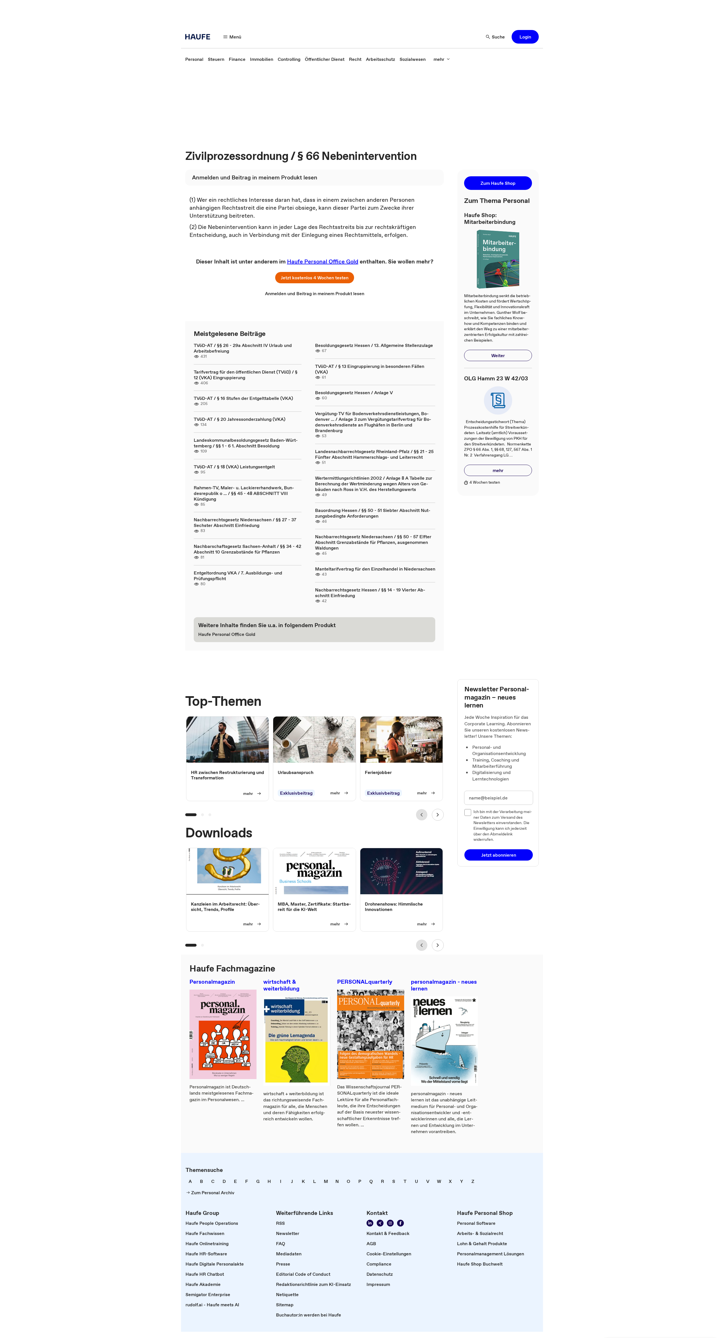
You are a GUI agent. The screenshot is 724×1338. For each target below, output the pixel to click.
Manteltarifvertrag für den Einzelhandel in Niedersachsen (375, 569)
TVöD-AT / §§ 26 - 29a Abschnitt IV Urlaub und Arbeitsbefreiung (243, 348)
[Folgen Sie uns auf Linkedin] (370, 1223)
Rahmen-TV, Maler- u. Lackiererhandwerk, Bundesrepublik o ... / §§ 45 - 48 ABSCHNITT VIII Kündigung (244, 493)
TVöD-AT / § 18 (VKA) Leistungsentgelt (234, 466)
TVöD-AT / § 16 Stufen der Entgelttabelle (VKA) (243, 398)
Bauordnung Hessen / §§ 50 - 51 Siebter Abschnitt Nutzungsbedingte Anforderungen (372, 513)
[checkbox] (467, 812)
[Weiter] (438, 815)
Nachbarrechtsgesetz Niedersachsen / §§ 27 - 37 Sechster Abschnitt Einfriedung (245, 522)
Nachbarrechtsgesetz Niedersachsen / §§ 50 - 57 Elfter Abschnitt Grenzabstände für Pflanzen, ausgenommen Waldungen (373, 542)
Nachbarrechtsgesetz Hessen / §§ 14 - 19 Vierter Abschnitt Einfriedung (370, 592)
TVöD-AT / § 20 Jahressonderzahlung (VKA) (239, 419)
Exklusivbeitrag (296, 793)
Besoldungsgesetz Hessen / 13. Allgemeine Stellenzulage (374, 345)
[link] (194, 59)
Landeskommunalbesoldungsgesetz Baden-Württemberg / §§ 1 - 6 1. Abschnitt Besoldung (246, 443)
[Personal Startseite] (199, 37)
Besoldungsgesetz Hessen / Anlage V (354, 392)
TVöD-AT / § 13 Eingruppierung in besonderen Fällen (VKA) (369, 369)
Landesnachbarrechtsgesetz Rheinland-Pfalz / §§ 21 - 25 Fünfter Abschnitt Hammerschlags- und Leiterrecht (374, 454)
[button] (525, 37)
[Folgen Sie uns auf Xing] (380, 1223)
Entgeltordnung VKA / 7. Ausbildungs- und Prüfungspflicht (238, 575)
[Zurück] (421, 814)
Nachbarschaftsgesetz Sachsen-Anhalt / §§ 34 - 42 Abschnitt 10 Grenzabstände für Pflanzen (247, 549)
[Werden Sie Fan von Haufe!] (400, 1223)
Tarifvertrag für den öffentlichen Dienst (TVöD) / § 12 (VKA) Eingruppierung (246, 374)
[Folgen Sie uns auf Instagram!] (390, 1223)
